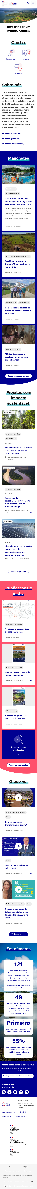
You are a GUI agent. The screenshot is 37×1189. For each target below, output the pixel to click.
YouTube (15, 1092)
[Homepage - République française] (15, 4)
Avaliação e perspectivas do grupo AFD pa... (17, 630)
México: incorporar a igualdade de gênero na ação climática (16, 357)
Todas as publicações (18, 765)
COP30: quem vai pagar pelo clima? (16, 866)
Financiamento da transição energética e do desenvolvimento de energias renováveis (18, 550)
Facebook (4, 1092)
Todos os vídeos (18, 934)
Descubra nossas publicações (18, 748)
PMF (32, 1182)
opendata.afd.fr (20, 1116)
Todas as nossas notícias (18, 376)
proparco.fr (5, 1116)
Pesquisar (28, 3)
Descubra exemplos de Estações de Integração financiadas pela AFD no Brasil (16, 913)
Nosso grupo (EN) (12, 139)
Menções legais (28, 1171)
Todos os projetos (18, 572)
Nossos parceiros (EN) (14, 144)
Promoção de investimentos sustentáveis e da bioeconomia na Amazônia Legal (18, 502)
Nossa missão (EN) (13, 134)
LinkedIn (21, 1092)
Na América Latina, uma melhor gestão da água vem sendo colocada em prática (18, 202)
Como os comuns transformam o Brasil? (16, 823)
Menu (33, 3)
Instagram (27, 1092)
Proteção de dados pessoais (12, 1171)
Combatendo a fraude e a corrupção (23, 1186)
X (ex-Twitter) (9, 1092)
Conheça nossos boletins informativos (17, 1076)
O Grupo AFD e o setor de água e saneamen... (17, 673)
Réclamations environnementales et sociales (16, 1182)
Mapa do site (7, 1186)
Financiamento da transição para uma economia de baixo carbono (18, 451)
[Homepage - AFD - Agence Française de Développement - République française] (9, 1104)
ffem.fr (22, 1112)
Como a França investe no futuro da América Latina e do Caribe (18, 311)
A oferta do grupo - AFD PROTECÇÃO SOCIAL (16, 717)
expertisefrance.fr (8, 1112)
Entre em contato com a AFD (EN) (18, 1167)
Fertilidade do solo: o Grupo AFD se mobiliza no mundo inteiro (17, 264)
